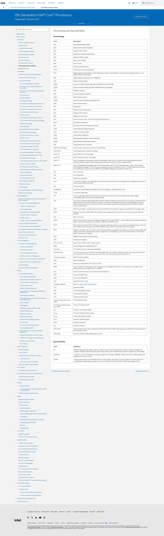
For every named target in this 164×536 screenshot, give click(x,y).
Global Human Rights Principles (132, 527)
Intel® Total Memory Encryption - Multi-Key (31, 117)
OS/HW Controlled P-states (28, 206)
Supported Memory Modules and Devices (31, 279)
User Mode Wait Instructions (27, 178)
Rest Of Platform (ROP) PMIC (26, 232)
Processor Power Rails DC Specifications (31, 492)
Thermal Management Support (26, 54)
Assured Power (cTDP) (26, 250)
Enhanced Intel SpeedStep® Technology (30, 152)
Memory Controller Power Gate (28, 288)
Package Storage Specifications (86, 284)
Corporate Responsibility (80, 512)
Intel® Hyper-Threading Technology (29, 146)
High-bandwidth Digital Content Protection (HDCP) (33, 414)
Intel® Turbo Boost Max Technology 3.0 (30, 143)
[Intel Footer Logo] (18, 520)
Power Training (24, 344)
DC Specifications (24, 489)
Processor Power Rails (24, 474)
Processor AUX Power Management (27, 223)
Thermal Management (23, 240)
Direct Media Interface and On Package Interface (30, 373)
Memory (19, 270)
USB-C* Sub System (22, 346)
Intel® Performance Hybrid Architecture (30, 141)
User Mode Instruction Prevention (29, 112)
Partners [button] (51, 3)
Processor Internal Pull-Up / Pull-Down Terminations (32, 480)
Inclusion (92, 512)
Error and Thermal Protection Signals (28, 469)
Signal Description (22, 440)
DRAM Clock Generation (26, 316)
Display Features (23, 405)
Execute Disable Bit (25, 98)
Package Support (22, 45)
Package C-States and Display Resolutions (31, 220)
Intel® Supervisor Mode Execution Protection (32, 103)
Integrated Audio (24, 428)
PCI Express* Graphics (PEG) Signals (28, 446)
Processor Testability (24, 60)
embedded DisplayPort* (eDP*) (28, 422)
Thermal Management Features (29, 253)
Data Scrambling (24, 302)
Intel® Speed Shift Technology (28, 158)
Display (19, 396)
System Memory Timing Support (29, 282)
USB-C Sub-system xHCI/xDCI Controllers (30, 355)
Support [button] (21, 3)
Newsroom (54, 512)
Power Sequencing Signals (25, 472)
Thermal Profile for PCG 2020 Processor (30, 262)
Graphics (19, 383)
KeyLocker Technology (26, 123)
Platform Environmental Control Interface (30, 74)
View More (81, 23)
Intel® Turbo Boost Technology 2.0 (30, 149)
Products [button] (12, 3)
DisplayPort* (24, 416)
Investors (62, 512)
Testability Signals (23, 466)
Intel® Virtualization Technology (27, 77)
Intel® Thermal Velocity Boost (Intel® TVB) (31, 155)
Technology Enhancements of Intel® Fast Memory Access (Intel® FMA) (33, 299)
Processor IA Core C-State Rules (28, 215)
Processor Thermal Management (28, 243)
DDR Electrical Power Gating (27, 341)
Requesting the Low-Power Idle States (30, 212)
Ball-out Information (23, 57)
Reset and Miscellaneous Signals (27, 451)
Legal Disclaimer (20, 34)
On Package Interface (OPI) (26, 379)
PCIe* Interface (21, 367)
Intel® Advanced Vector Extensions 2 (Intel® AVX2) (34, 161)
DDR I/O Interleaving (25, 314)
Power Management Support (26, 51)
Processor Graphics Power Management (30, 226)
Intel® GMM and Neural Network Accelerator (31, 169)
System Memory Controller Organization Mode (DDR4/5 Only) (32, 291)
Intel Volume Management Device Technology (30, 190)
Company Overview (34, 512)
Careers (68, 512)
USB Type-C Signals (23, 457)
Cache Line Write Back (26, 172)
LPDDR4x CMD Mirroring (26, 311)
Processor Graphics (24, 386)
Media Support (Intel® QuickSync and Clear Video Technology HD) (33, 389)
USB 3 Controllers (25, 358)
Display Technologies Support (26, 399)
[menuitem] (4, 7)
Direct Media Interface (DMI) (26, 376)
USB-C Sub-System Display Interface (28, 364)
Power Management (22, 196)
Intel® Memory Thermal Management (30, 256)
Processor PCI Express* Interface (28, 370)
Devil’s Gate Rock (24, 126)
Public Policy (101, 512)
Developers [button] (41, 3)
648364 (77, 75)
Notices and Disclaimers (58, 527)
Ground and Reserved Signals (26, 477)
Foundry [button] (61, 3)
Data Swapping (24, 305)
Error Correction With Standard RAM (29, 325)
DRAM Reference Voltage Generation (30, 319)
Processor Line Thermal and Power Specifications (32, 259)
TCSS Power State (23, 238)
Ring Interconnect (24, 138)
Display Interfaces (24, 454)
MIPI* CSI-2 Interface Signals (26, 460)
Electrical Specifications (23, 483)
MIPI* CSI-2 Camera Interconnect (28, 437)
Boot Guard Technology (26, 101)
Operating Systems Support (25, 63)
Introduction (20, 39)
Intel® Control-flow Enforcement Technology (32, 120)
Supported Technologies (25, 48)
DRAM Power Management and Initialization (32, 338)
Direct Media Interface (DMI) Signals (27, 449)
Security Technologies (25, 80)
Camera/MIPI (20, 431)
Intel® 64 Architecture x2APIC (27, 164)
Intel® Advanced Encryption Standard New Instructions (31, 87)
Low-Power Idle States (26, 209)
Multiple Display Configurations (28, 411)
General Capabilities (23, 349)
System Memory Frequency (27, 295)
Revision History (20, 37)
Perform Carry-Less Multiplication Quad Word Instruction (32, 91)
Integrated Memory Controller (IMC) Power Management (30, 331)
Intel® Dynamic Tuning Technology (29, 167)
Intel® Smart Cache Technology (28, 132)
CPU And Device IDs (22, 501)
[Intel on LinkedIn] (36, 517)
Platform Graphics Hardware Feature (29, 393)
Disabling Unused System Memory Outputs (31, 335)
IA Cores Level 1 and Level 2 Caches (29, 135)
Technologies (20, 71)
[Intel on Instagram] (44, 517)
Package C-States (24, 218)
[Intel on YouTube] (40, 517)
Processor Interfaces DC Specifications (31, 495)
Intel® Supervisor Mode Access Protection (31, 106)
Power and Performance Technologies (29, 129)
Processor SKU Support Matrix (28, 277)
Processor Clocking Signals (25, 463)
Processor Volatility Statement (26, 42)
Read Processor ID (25, 115)
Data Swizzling (23, 322)
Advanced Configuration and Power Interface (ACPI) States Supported (32, 199)
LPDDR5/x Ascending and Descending (30, 308)
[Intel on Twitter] (32, 517)
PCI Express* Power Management (27, 235)
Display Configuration (24, 402)
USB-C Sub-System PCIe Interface (29, 361)
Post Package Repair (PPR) (27, 328)
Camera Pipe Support (24, 434)
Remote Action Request (26, 175)
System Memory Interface (26, 273)
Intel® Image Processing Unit (27, 181)
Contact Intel (45, 512)
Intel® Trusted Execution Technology (29, 84)
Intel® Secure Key (24, 95)
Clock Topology (23, 187)
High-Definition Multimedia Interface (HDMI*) (32, 419)
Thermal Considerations (27, 247)
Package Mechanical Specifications (26, 498)
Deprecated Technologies (25, 193)
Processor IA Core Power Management (29, 203)
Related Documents (23, 68)
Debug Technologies (24, 184)
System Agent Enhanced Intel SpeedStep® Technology (32, 229)
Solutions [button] (31, 3)
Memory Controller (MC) (26, 285)
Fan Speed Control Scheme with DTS (28, 268)
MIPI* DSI (22, 425)
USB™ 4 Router (23, 352)
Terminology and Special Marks (27, 66)
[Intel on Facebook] (28, 517)
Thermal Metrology (23, 265)
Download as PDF (140, 17)
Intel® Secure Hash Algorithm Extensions (30, 109)
